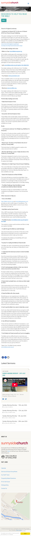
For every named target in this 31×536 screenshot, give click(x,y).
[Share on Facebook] (3, 357)
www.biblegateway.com (22, 201)
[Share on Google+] (5, 357)
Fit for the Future (5, 481)
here (9, 451)
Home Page (4, 10)
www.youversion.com (14, 76)
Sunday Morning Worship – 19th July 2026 (14, 405)
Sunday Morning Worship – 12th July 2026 (14, 410)
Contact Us (4, 488)
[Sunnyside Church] (10, 2)
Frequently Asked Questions (8, 478)
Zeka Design (19, 530)
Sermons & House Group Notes (9, 471)
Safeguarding (4, 485)
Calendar (3, 468)
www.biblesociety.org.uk (7, 347)
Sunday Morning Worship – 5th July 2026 (14, 416)
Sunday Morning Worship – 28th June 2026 (14, 421)
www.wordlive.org (11, 88)
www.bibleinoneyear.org (16, 51)
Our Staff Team (5, 475)
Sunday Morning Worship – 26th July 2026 (13, 374)
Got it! (25, 533)
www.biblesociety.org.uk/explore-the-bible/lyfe (16, 65)
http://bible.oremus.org (7, 201)
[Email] (8, 357)
